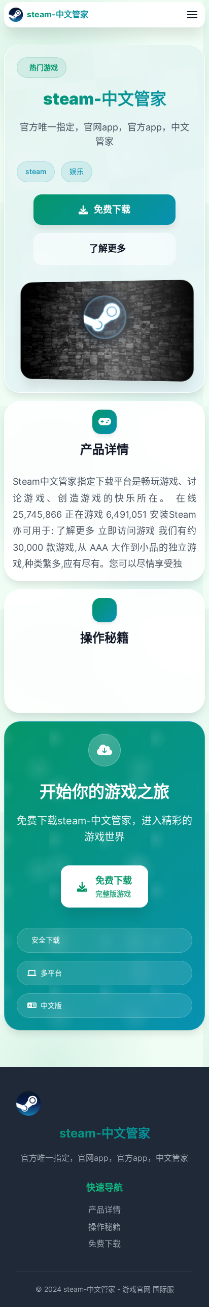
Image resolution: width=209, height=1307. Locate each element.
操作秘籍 (104, 1227)
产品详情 (104, 1209)
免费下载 (104, 1243)
